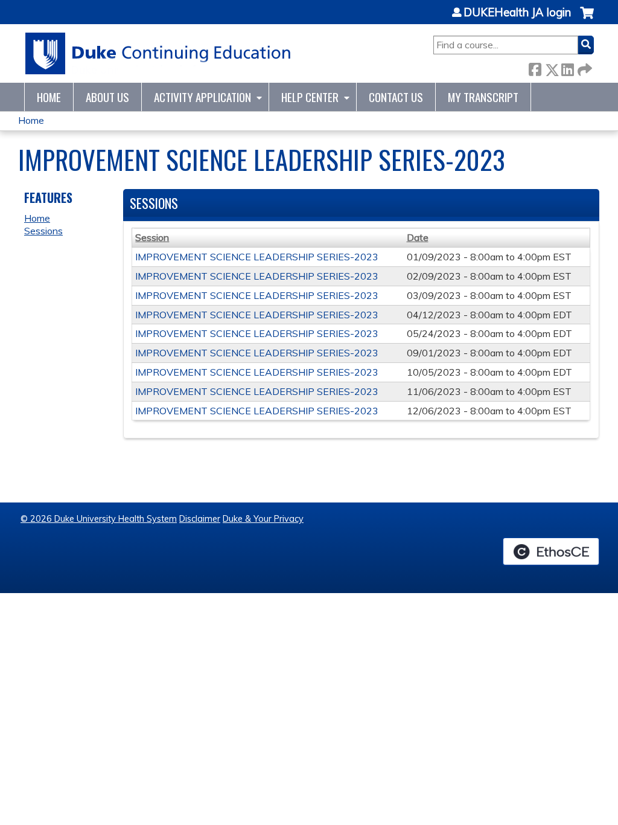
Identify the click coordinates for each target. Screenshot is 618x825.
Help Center (310, 97)
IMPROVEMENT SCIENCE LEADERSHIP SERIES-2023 (256, 257)
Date (417, 237)
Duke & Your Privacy (263, 518)
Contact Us (396, 97)
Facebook (535, 67)
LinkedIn (567, 67)
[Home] (158, 53)
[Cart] (587, 19)
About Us (107, 97)
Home (49, 97)
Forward (584, 67)
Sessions (43, 231)
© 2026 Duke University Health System (99, 518)
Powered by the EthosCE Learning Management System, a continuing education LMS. (551, 551)
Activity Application (202, 97)
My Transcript (483, 97)
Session (152, 237)
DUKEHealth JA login (517, 12)
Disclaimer (199, 518)
